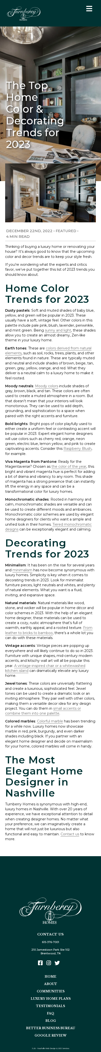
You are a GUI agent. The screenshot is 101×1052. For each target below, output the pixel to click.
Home (50, 976)
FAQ (50, 1013)
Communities (50, 991)
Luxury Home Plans (51, 998)
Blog (50, 1021)
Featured (66, 231)
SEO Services (63, 1048)
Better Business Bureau (50, 1028)
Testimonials (50, 1006)
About (50, 984)
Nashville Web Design (46, 1048)
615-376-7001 (50, 942)
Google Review (50, 1035)
